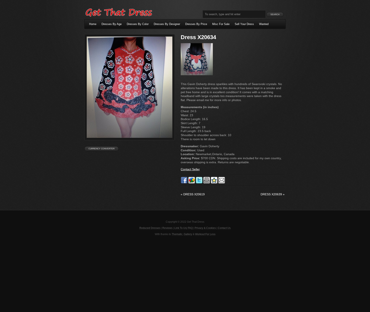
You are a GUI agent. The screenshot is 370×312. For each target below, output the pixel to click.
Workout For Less (205, 234)
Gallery (188, 234)
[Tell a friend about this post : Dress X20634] (221, 182)
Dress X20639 (273, 194)
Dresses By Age (111, 24)
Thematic (177, 234)
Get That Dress (118, 11)
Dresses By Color (138, 24)
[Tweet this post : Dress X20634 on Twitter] (199, 182)
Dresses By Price (196, 24)
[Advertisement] (185, 273)
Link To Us (180, 228)
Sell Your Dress (244, 24)
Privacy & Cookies (205, 228)
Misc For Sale (221, 24)
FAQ (190, 228)
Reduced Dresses (149, 228)
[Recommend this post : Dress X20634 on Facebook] (184, 182)
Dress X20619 (193, 194)
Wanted (264, 24)
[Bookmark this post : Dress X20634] (214, 182)
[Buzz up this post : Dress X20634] (191, 182)
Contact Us (224, 228)
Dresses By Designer (167, 24)
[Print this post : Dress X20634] (206, 182)
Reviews (167, 228)
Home (92, 24)
